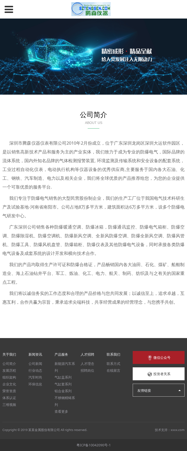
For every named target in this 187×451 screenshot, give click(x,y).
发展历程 (9, 370)
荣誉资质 (9, 391)
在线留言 (113, 370)
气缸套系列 (63, 384)
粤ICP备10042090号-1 (93, 445)
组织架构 (9, 377)
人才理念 (87, 363)
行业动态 (35, 370)
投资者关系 (161, 373)
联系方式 (113, 363)
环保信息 (35, 384)
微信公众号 (161, 357)
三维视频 (9, 404)
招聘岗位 (87, 370)
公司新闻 (35, 363)
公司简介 (9, 363)
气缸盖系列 (63, 377)
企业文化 (9, 384)
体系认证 (9, 397)
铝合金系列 (63, 391)
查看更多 (61, 411)
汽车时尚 (35, 377)
